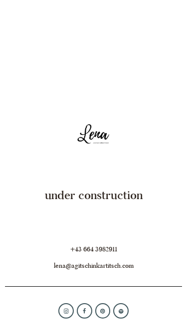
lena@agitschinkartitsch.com (94, 265)
